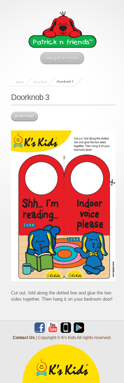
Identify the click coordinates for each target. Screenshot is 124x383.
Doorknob (40, 82)
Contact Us (24, 337)
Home (20, 82)
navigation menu (62, 58)
